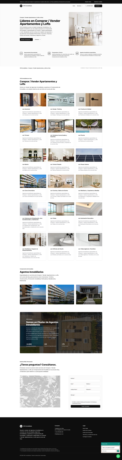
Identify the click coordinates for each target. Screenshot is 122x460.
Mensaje (73, 395)
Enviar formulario (85, 406)
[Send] (118, 451)
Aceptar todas (88, 1)
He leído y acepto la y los (84, 402)
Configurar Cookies (87, 436)
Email (72, 383)
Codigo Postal (74, 389)
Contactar (97, 5)
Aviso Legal (85, 428)
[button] (40, 391)
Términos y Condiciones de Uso (90, 434)
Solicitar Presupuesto (25, 39)
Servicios (79, 5)
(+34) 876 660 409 (59, 432)
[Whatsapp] (118, 456)
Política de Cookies (87, 430)
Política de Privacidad (85, 401)
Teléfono (88, 383)
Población (88, 389)
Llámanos (37, 39)
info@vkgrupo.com (59, 434)
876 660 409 (90, 5)
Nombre (73, 378)
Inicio (74, 5)
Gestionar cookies (98, 1)
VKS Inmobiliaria (27, 5)
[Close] (118, 443)
